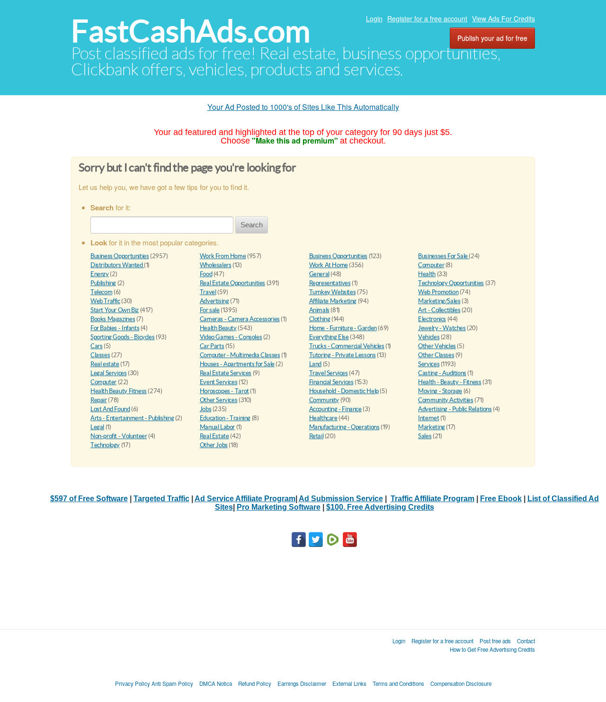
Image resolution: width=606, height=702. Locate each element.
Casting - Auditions (442, 373)
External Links (349, 683)
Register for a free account (427, 18)
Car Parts (212, 346)
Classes (100, 355)
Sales (424, 436)
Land (315, 364)
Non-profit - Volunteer (118, 436)
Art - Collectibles (439, 310)
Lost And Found (110, 409)
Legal (97, 427)
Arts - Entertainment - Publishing (132, 418)
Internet (428, 418)
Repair (98, 400)
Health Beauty (218, 328)
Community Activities (445, 400)
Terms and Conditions (398, 683)
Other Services (219, 400)
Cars (96, 346)
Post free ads (495, 641)
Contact (526, 641)
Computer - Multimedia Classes (240, 355)
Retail (316, 436)
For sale (210, 310)
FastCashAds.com (190, 31)
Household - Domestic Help (344, 391)
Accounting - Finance (335, 409)
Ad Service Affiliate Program (245, 499)
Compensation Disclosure (460, 683)
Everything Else (329, 337)
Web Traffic (105, 301)
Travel (208, 292)
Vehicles (428, 337)
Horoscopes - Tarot (224, 391)
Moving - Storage (440, 391)
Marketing (431, 427)
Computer (431, 265)
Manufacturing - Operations (344, 427)
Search (252, 225)
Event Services (219, 382)
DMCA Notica (215, 683)
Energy (99, 274)
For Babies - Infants (114, 328)
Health (427, 274)
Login (374, 18)
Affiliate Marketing (333, 301)
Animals (319, 310)
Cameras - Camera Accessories (240, 319)
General (319, 274)
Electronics (432, 319)
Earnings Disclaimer (301, 683)
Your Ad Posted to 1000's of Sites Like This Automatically (303, 106)
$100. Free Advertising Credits (380, 507)
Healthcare (323, 418)
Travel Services (328, 373)
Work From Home (223, 256)
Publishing (103, 283)
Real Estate (214, 436)
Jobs (205, 409)
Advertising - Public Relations (454, 409)
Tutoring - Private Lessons (342, 355)
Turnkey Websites (332, 292)
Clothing (319, 319)
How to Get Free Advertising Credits (492, 649)
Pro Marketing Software (279, 507)
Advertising (214, 301)
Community (324, 400)
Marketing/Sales (439, 301)
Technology (105, 445)
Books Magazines (112, 319)
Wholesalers (216, 265)
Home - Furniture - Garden (343, 328)
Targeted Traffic (161, 499)
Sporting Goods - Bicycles (122, 337)
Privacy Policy (132, 683)
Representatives (330, 283)
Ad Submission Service (341, 499)
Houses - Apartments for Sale (237, 364)
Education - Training (225, 418)
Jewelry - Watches (441, 328)
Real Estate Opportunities (232, 283)
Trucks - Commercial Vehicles (346, 346)
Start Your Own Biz (114, 310)
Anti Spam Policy (172, 683)
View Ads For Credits (503, 18)
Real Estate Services (225, 373)
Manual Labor (217, 427)
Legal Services (108, 373)
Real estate (104, 364)
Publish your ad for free (492, 38)
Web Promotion (438, 292)
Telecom (101, 292)
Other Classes (436, 355)
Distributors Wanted (117, 265)
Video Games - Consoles (231, 337)
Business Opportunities (119, 256)
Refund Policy (254, 683)
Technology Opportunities (451, 283)
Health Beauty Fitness (118, 391)
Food (206, 274)
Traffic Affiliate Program (432, 499)
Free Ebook (501, 499)
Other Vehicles (437, 346)
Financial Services (331, 382)
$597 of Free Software (89, 499)
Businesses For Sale (443, 256)
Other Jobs (214, 445)
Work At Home (328, 265)
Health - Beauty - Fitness (449, 382)
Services (428, 364)
